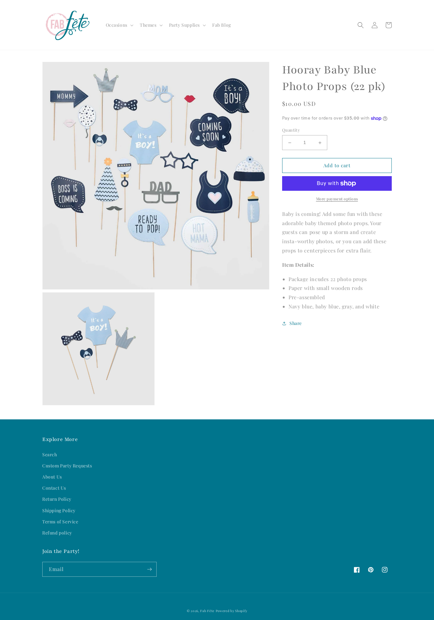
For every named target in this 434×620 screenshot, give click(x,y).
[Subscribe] (149, 569)
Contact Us (54, 488)
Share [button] (295, 323)
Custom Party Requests (67, 466)
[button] (119, 25)
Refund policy (57, 533)
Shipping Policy (59, 510)
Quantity (291, 130)
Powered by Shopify (232, 611)
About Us (52, 477)
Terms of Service (60, 522)
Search (49, 454)
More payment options (337, 198)
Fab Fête (207, 611)
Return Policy (56, 499)
